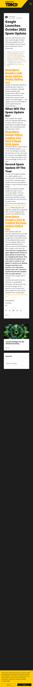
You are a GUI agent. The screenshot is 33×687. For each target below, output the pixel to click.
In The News (8, 303)
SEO (6, 305)
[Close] (31, 672)
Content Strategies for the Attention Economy (15, 343)
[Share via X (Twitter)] (9, 310)
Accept (24, 684)
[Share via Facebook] (6, 310)
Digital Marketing (9, 300)
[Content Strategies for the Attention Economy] (16, 331)
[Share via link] (17, 310)
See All (26, 321)
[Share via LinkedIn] (13, 310)
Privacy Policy (6, 681)
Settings (9, 684)
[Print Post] (21, 310)
